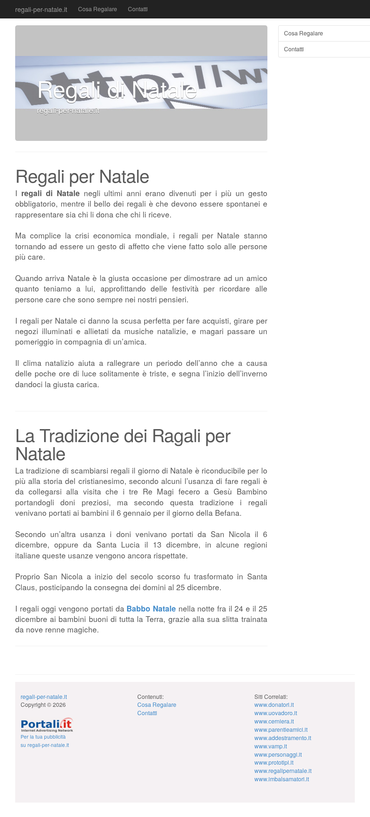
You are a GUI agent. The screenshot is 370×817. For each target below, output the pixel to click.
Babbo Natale (152, 608)
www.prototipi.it (273, 762)
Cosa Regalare (97, 9)
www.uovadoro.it (275, 713)
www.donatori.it (274, 704)
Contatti (138, 9)
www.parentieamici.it (280, 729)
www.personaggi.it (278, 754)
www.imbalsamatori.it (281, 779)
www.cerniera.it (274, 721)
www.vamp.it (270, 746)
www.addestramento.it (282, 738)
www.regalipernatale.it (282, 770)
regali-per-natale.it (41, 9)
